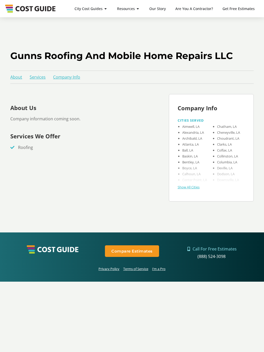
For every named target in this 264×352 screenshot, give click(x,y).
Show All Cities (189, 187)
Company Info (66, 77)
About (16, 77)
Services (38, 77)
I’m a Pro (159, 268)
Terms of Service (135, 268)
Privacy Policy (108, 268)
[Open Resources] (138, 8)
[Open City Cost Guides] (106, 8)
